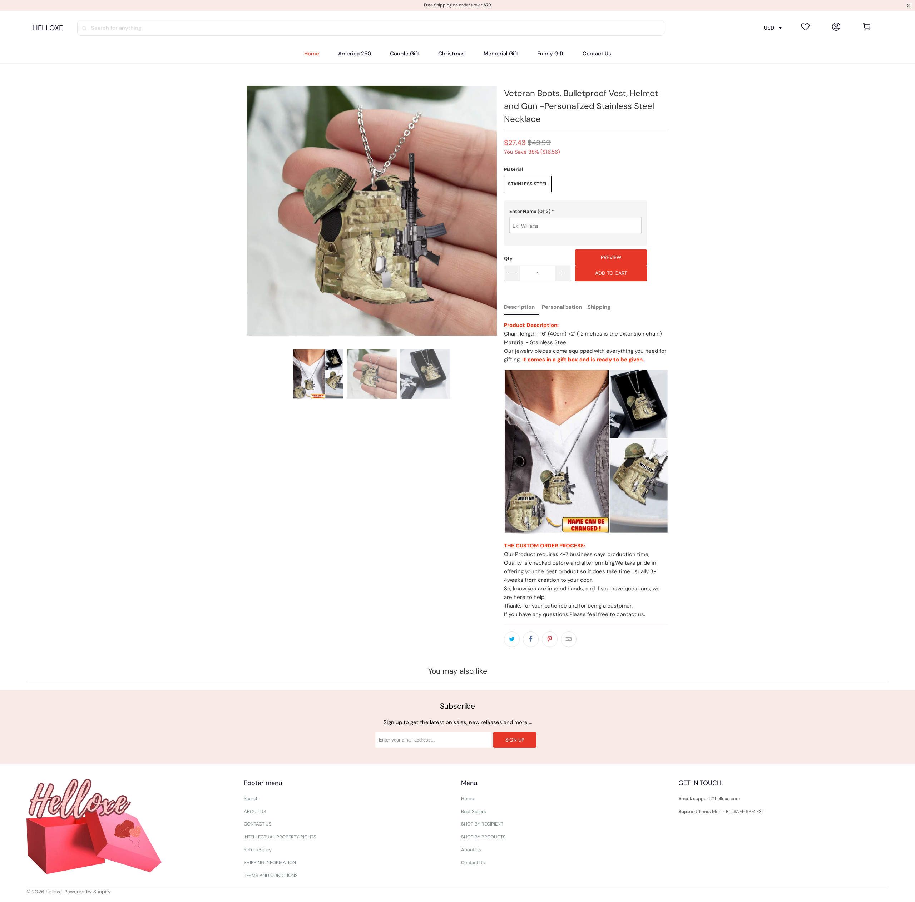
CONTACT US (258, 824)
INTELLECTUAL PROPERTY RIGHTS (280, 837)
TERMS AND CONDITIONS (271, 875)
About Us (471, 850)
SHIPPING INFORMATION (270, 862)
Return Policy (258, 850)
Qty (508, 259)
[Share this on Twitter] (512, 639)
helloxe (54, 891)
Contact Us (473, 862)
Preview (611, 257)
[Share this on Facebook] (531, 639)
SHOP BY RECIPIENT (482, 824)
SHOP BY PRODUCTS (483, 837)
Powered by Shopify (87, 891)
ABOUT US (255, 811)
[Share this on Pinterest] (550, 639)
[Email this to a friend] (569, 639)
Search (251, 799)
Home (467, 799)
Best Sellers (473, 811)
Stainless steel (528, 184)
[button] (575, 211)
